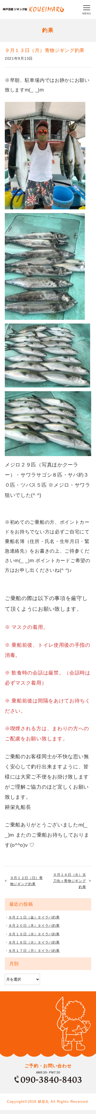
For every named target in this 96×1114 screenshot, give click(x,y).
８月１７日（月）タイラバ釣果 (34, 951)
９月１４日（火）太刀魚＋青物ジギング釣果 (69, 881)
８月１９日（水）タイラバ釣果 (34, 934)
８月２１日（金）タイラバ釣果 (34, 917)
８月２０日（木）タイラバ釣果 (34, 926)
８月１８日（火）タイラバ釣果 (34, 942)
